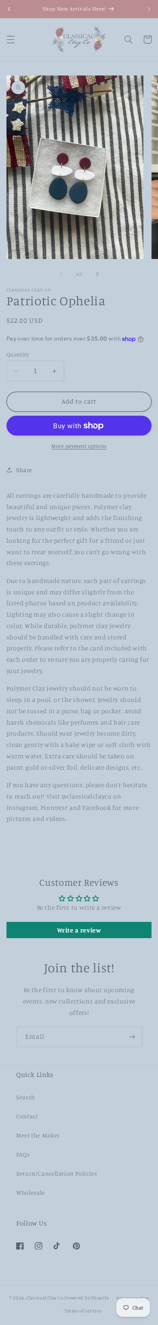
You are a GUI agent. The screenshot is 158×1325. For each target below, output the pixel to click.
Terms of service (83, 1311)
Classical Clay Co (45, 1298)
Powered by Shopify (86, 1298)
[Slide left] (61, 274)
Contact (27, 1116)
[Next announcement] (149, 9)
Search (25, 1097)
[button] (10, 39)
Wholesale (30, 1192)
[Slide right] (97, 274)
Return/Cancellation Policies (56, 1173)
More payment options (79, 446)
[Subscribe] (132, 1037)
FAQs (23, 1154)
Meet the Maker (38, 1135)
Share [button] (24, 469)
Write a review (79, 930)
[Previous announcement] (9, 9)
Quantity (17, 354)
